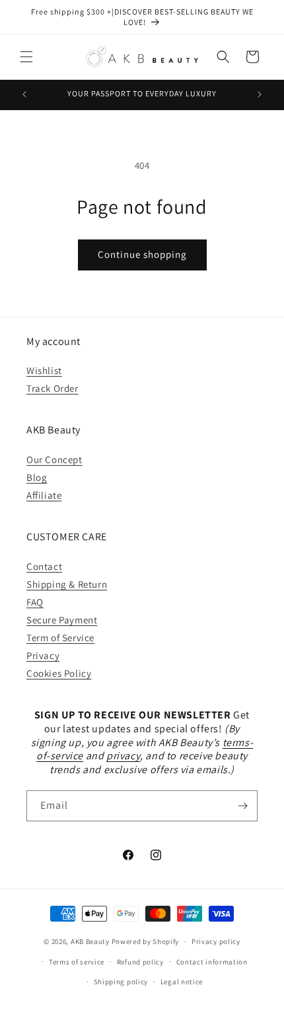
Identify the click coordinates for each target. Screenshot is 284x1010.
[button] (26, 56)
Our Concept (54, 459)
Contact (44, 566)
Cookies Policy (58, 673)
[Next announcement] (259, 94)
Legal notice (181, 981)
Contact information (212, 961)
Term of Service (60, 637)
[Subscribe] (242, 805)
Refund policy (140, 961)
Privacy (42, 655)
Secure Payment (61, 620)
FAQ (35, 602)
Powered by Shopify (146, 941)
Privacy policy (216, 941)
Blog (36, 477)
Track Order (52, 388)
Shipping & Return (66, 584)
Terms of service (76, 961)
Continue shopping (142, 254)
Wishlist (44, 370)
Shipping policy (121, 981)
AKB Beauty (90, 941)
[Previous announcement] (24, 94)
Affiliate (43, 495)
